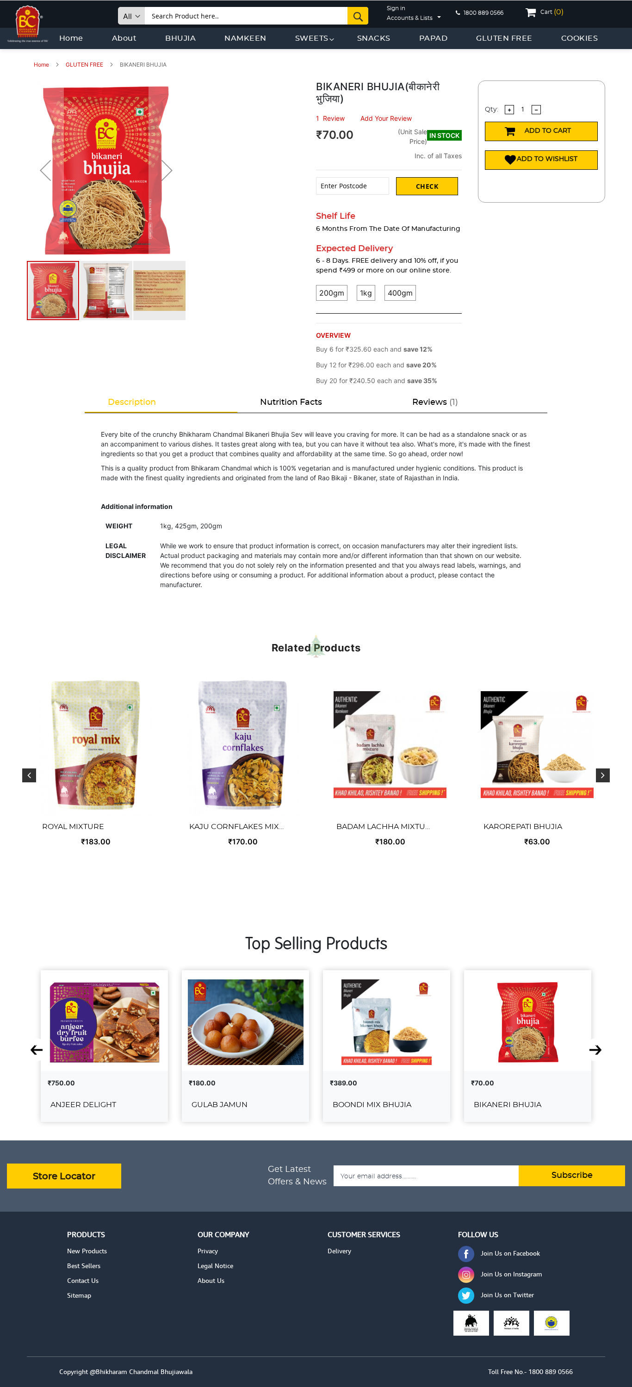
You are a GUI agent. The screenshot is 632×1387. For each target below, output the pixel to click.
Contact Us (83, 1280)
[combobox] (257, 16)
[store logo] (28, 21)
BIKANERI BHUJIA (507, 1104)
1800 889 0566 (482, 13)
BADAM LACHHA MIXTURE (385, 826)
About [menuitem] (124, 38)
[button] (45, 170)
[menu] (329, 38)
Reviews (433, 402)
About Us (211, 1280)
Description (132, 402)
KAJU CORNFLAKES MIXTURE (237, 826)
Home (42, 64)
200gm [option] (331, 292)
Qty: (491, 109)
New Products (87, 1251)
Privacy (208, 1251)
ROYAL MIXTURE (73, 826)
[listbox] (389, 299)
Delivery (339, 1251)
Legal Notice (215, 1266)
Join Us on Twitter (507, 1295)
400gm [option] (400, 292)
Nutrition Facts (291, 402)
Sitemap (79, 1295)
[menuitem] (180, 38)
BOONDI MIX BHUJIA (372, 1104)
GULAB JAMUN (220, 1104)
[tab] (161, 403)
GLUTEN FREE (85, 64)
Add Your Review (386, 118)
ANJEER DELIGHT (83, 1104)
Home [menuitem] (71, 38)
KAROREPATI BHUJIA (522, 826)
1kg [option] (366, 292)
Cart (552, 12)
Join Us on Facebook (510, 1253)
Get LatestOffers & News (297, 1175)
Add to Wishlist (547, 159)
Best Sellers (83, 1266)
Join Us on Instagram (511, 1274)
